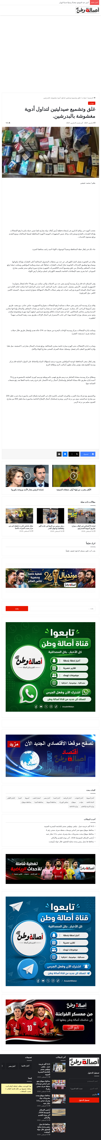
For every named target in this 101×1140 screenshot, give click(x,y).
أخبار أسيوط (90, 798)
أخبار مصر (47, 798)
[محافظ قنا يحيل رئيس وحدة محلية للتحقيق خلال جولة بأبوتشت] (59, 1127)
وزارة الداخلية (74, 806)
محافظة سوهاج (26, 802)
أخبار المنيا (56, 798)
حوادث (84, 98)
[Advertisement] (50, 35)
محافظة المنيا (39, 802)
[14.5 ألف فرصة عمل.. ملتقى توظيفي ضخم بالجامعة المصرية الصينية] (59, 1067)
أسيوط (27, 798)
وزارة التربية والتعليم (87, 806)
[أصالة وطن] (87, 10)
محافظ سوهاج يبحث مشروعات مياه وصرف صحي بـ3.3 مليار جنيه (70, 834)
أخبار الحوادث (79, 798)
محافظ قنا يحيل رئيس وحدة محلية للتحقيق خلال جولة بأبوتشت (71, 842)
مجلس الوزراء (63, 802)
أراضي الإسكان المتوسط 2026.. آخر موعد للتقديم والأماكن (72, 838)
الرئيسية (91, 98)
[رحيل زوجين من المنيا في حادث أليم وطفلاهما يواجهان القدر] (50, 516)
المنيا (20, 798)
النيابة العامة (90, 802)
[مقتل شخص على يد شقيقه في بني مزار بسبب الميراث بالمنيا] (19, 516)
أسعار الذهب (36, 798)
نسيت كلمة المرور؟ (76, 1088)
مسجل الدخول (80, 551)
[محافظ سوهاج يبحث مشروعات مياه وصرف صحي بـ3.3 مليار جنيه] (59, 1098)
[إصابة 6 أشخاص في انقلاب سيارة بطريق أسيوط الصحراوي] (81, 516)
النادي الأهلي (11, 798)
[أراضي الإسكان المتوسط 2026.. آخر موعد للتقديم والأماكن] (59, 1112)
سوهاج (74, 802)
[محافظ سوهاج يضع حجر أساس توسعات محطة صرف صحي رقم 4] (59, 1084)
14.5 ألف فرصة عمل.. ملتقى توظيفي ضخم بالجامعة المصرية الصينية (69, 826)
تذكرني (95, 1094)
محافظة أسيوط (51, 802)
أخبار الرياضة (67, 798)
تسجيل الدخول (84, 1100)
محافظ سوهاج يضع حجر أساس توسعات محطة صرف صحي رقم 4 (70, 830)
